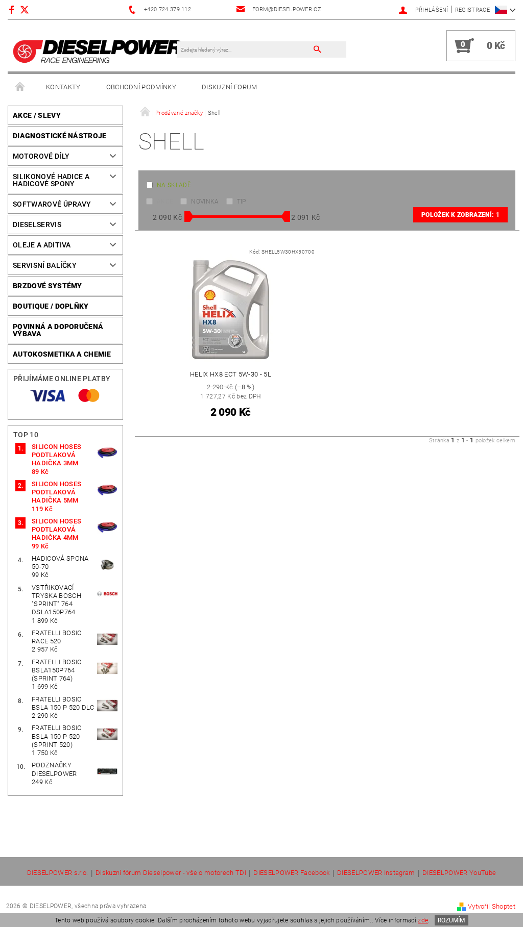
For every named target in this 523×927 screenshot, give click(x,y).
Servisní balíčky (45, 265)
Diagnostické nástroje (60, 136)
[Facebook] (13, 9)
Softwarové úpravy (52, 204)
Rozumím (451, 920)
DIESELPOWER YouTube (459, 872)
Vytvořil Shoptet (491, 906)
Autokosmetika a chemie (62, 354)
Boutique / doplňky (51, 306)
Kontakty (63, 87)
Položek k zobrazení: (460, 214)
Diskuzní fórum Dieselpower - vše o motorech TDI (171, 872)
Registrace (472, 10)
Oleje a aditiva (42, 245)
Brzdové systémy (47, 286)
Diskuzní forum (229, 87)
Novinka (205, 201)
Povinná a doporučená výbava (58, 330)
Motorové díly (41, 156)
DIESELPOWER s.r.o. (57, 872)
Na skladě (174, 185)
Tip (241, 201)
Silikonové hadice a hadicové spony (51, 180)
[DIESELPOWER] (97, 50)
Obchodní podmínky (141, 87)
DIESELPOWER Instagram (376, 872)
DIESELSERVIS (37, 224)
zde (423, 920)
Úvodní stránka (20, 87)
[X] (29, 9)
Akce (165, 201)
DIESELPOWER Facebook (291, 872)
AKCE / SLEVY (37, 115)
